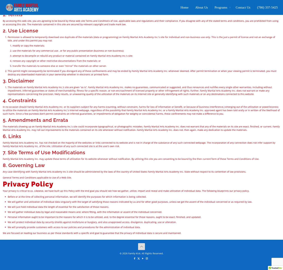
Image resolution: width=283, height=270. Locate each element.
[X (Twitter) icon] (138, 258)
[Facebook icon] (134, 258)
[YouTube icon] (143, 258)
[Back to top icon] (141, 246)
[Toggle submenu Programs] (230, 7)
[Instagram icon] (147, 258)
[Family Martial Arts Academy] (22, 7)
